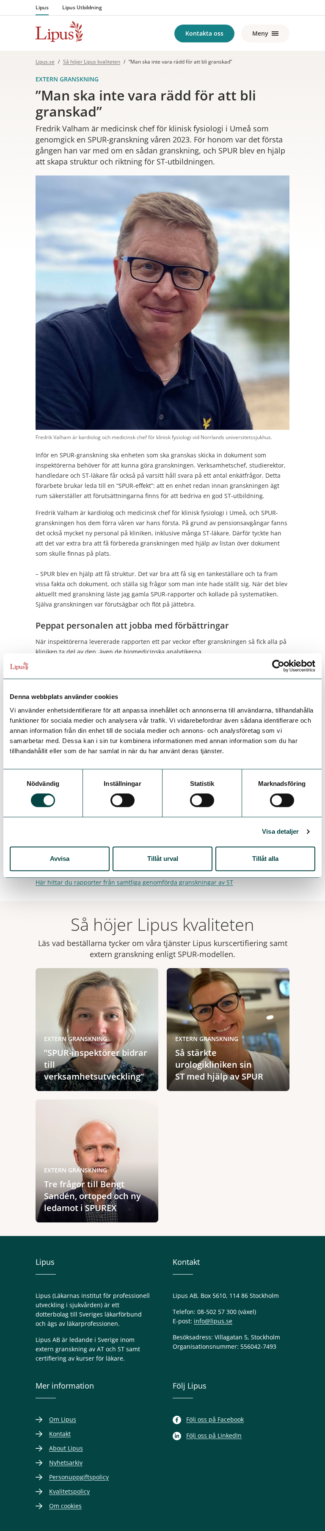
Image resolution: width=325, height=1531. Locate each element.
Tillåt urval (162, 858)
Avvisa (59, 858)
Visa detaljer (280, 831)
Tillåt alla (265, 858)
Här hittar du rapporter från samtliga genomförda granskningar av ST (134, 882)
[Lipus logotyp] (59, 31)
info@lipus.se (213, 1321)
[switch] (122, 800)
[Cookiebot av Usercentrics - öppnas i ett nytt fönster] (278, 666)
